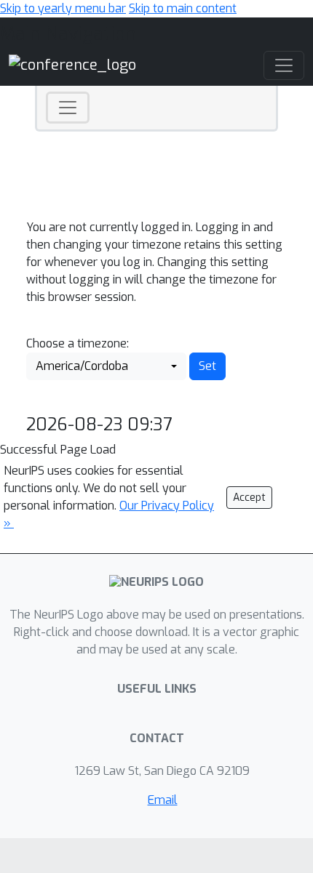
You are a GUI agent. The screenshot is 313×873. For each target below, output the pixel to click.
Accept (249, 497)
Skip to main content (183, 8)
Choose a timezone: (77, 343)
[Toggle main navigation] (284, 65)
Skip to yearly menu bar (63, 8)
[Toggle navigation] (68, 108)
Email (163, 800)
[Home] (72, 65)
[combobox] (106, 366)
